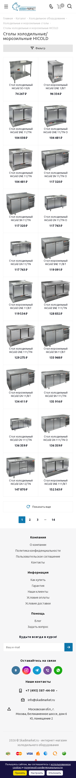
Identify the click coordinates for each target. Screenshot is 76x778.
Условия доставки (38, 603)
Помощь (38, 613)
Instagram (26, 670)
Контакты (38, 562)
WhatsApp (58, 670)
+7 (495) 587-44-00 (40, 690)
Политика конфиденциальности (38, 550)
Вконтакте (16, 670)
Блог (38, 621)
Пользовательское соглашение (38, 556)
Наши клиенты (38, 591)
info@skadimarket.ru (41, 700)
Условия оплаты (38, 597)
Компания (38, 537)
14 (53, 519)
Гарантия (38, 585)
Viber (47, 670)
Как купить (38, 580)
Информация (38, 572)
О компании (38, 544)
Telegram (37, 670)
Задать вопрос (38, 626)
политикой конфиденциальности (43, 767)
